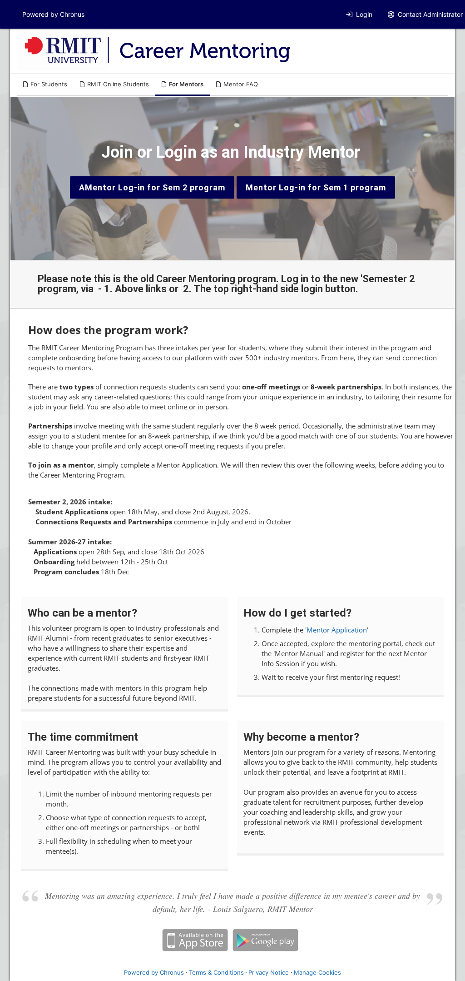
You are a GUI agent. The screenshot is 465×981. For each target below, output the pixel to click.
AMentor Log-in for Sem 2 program (152, 187)
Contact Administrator (430, 14)
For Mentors (186, 84)
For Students (48, 84)
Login (364, 14)
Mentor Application (337, 629)
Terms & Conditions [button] (216, 972)
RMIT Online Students (118, 84)
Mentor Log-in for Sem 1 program (316, 187)
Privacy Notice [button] (268, 972)
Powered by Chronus (53, 14)
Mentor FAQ (240, 84)
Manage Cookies (317, 972)
